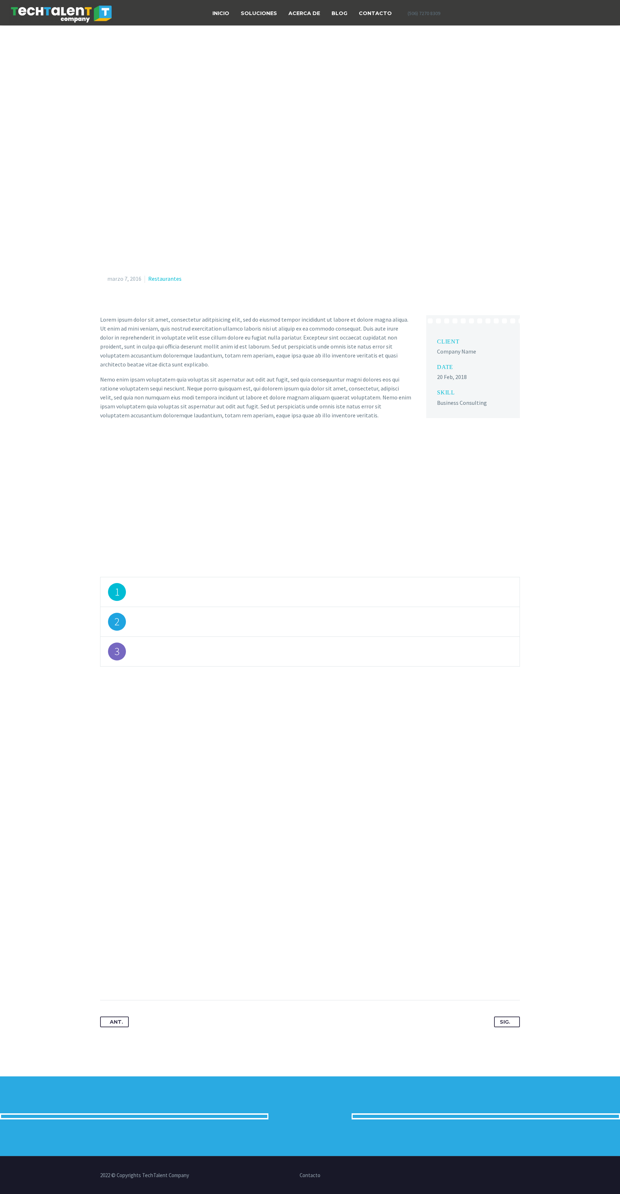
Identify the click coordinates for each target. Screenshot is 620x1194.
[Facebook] (470, 13)
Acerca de (304, 13)
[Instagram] (499, 1176)
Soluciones (259, 13)
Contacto (375, 13)
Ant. (116, 1022)
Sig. (505, 1022)
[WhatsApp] (518, 1176)
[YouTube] (508, 1176)
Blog (339, 13)
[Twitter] (456, 13)
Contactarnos (310, 1116)
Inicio (220, 13)
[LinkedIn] (480, 1176)
